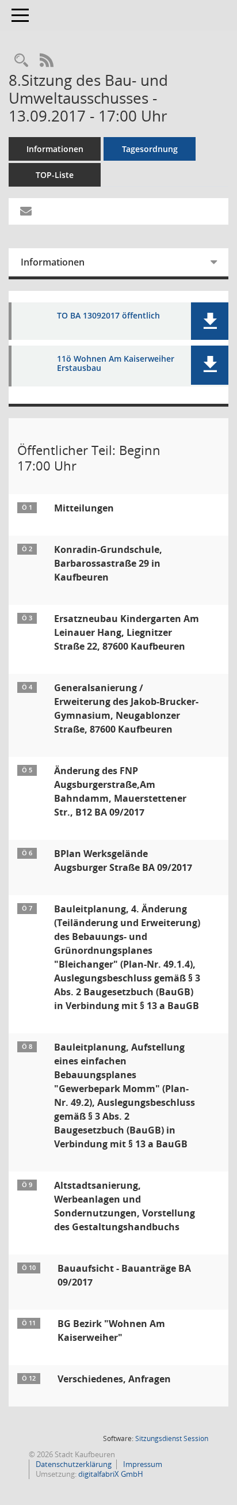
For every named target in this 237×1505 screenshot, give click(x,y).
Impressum (141, 1464)
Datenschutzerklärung (73, 1464)
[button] (209, 321)
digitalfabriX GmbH (110, 1474)
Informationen (54, 148)
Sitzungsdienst (171, 1438)
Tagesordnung (150, 148)
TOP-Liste (55, 174)
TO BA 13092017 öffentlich (108, 316)
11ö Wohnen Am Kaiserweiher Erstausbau (115, 364)
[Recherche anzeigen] (21, 60)
